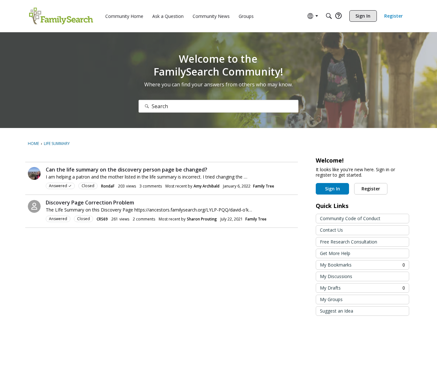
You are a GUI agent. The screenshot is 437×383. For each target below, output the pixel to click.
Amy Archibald (206, 186)
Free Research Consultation (348, 242)
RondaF (108, 186)
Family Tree (263, 186)
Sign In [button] (332, 189)
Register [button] (371, 189)
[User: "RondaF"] (34, 173)
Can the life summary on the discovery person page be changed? (126, 169)
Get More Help (335, 253)
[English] (61, 16)
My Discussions (336, 276)
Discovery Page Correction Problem (90, 202)
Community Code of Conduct (350, 218)
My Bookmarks (362, 265)
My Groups (331, 299)
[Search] (329, 16)
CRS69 (102, 219)
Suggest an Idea (336, 311)
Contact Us (331, 230)
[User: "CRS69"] (34, 206)
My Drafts (362, 288)
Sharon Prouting (202, 219)
